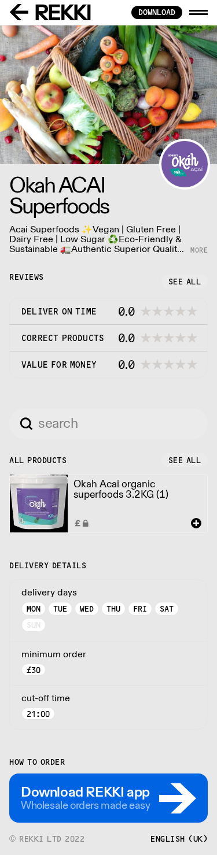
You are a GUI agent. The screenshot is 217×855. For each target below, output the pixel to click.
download (156, 12)
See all (184, 281)
